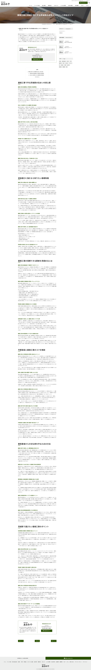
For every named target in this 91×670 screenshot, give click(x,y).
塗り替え (67, 63)
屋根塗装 (61, 32)
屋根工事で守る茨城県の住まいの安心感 (35, 71)
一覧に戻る (37, 640)
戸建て (63, 63)
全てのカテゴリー (62, 31)
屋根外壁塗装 (64, 61)
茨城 (70, 61)
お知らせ (68, 61)
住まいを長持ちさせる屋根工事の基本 (37, 75)
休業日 (60, 61)
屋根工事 (60, 63)
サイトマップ (85, 661)
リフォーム (70, 63)
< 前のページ (21, 640)
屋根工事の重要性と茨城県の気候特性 (37, 73)
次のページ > (54, 640)
